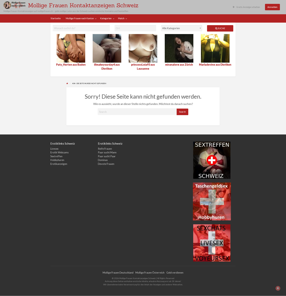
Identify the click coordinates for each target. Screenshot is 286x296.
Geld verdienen (174, 272)
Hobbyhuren (57, 160)
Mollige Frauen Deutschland (118, 272)
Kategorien (106, 18)
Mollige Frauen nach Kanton (80, 18)
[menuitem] (246, 7)
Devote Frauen (106, 163)
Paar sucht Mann (107, 152)
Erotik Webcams (59, 152)
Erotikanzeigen (58, 163)
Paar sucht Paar (107, 156)
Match (121, 18)
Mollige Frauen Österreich (149, 272)
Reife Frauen (105, 148)
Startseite (56, 18)
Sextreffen (56, 156)
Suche (221, 28)
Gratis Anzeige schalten (248, 7)
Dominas (103, 160)
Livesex (54, 148)
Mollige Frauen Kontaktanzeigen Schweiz (83, 5)
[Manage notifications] (278, 288)
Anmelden (272, 7)
